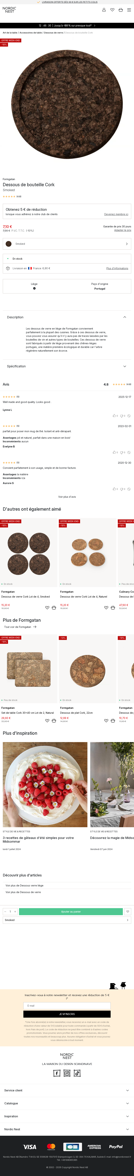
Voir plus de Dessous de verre (23, 892)
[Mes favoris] (112, 10)
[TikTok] (77, 1073)
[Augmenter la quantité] (15, 911)
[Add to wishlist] (47, 607)
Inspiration (11, 1116)
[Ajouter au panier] (54, 607)
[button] (12, 196)
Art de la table (10, 32)
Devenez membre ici (116, 214)
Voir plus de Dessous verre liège (24, 885)
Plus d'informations (117, 268)
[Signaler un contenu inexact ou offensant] (129, 416)
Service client (13, 1090)
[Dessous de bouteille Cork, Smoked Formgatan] (67, 104)
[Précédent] (6, 104)
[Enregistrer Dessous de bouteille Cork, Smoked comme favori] (127, 911)
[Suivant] (127, 104)
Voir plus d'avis (67, 496)
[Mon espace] (104, 10)
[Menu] (129, 10)
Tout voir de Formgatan (17, 626)
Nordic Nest (12, 1129)
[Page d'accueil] (9, 10)
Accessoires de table (31, 32)
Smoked (9, 919)
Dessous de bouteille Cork (79, 32)
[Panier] (121, 10)
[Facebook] (57, 1073)
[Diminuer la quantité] (5, 911)
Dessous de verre (53, 32)
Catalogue (11, 1103)
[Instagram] (67, 1073)
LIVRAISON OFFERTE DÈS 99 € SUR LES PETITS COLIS (70, 2)
